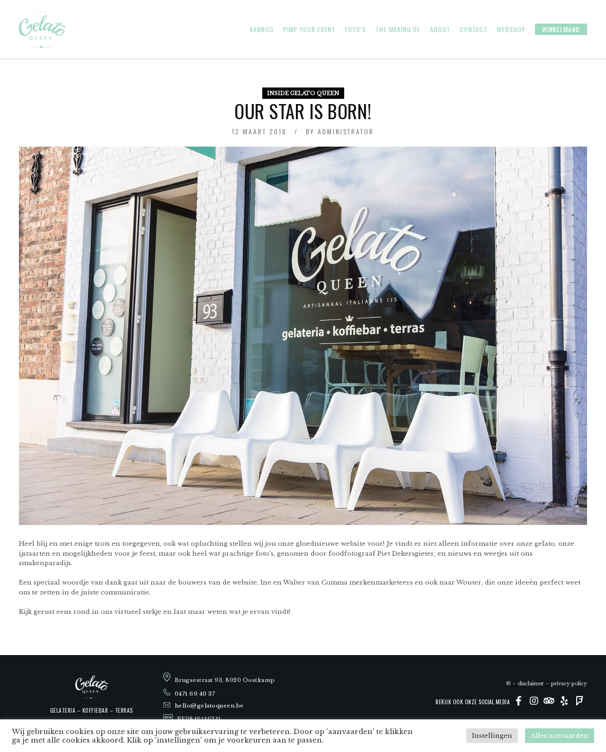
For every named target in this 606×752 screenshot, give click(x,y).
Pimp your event (309, 29)
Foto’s (355, 29)
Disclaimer (531, 684)
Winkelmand (561, 29)
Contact (473, 29)
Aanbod (262, 29)
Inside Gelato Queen (303, 93)
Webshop (511, 29)
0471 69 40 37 (195, 694)
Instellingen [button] (492, 736)
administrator (346, 131)
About (440, 29)
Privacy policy (569, 684)
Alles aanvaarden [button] (559, 736)
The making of (397, 29)
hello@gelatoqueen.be (209, 705)
